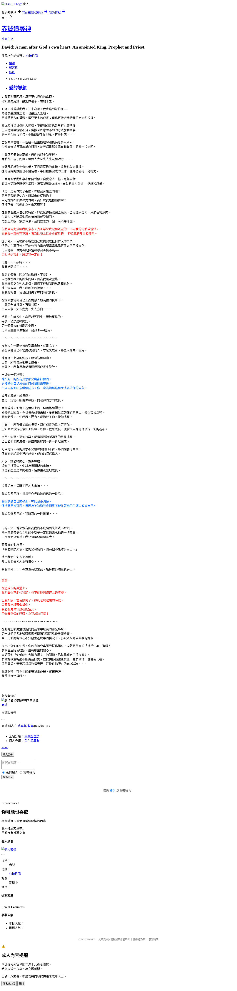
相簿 (12, 63)
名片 (12, 72)
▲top (4, 747)
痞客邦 (22, 726)
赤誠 (4, 704)
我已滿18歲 (9, 983)
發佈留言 (8, 777)
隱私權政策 (139, 939)
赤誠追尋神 (16, 28)
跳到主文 (7, 39)
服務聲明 (153, 939)
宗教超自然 (31, 736)
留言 (30, 726)
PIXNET (91, 939)
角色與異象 (31, 740)
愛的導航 (18, 87)
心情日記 (32, 55)
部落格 (13, 67)
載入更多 (8, 754)
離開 (21, 983)
